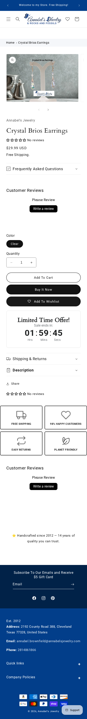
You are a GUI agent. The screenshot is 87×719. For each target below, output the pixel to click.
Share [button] (15, 383)
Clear (15, 244)
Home (10, 42)
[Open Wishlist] (67, 19)
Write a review (43, 209)
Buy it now (43, 290)
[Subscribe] (69, 584)
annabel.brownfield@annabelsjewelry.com (48, 641)
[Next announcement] (79, 5)
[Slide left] (39, 109)
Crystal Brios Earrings (33, 42)
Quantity (13, 254)
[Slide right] (48, 109)
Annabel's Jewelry (48, 711)
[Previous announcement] (7, 5)
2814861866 (27, 650)
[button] (8, 19)
